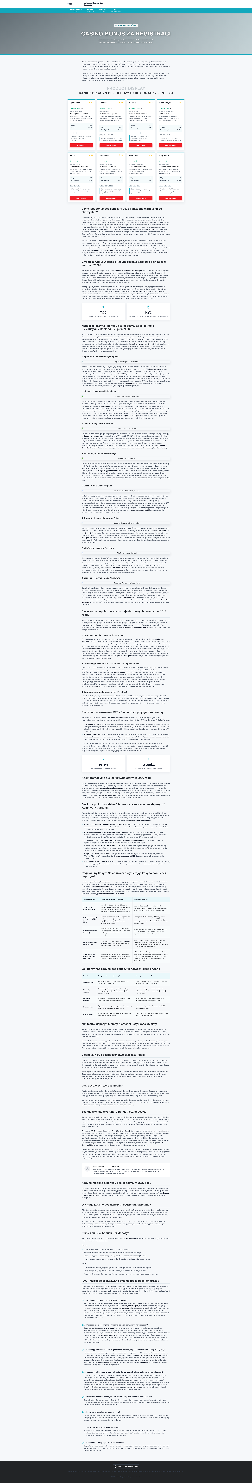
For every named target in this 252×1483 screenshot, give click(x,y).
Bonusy (90, 9)
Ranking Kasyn (76, 9)
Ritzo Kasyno (165, 103)
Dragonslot (164, 155)
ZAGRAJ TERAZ (81, 145)
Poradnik (103, 9)
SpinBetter (75, 103)
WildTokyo (134, 155)
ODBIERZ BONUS (111, 145)
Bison (72, 155)
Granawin (104, 155)
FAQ (115, 9)
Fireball (103, 103)
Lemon (132, 103)
